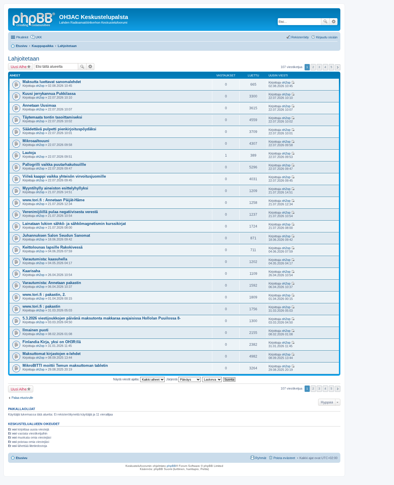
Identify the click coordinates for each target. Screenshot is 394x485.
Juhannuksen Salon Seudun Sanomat (56, 235)
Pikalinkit (22, 37)
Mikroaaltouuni (35, 141)
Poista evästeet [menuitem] (284, 458)
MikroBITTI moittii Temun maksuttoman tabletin (65, 365)
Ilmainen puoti (35, 330)
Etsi (325, 21)
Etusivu (21, 458)
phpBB (171, 465)
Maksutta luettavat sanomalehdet (51, 82)
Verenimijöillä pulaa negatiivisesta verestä (60, 212)
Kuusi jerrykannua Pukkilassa (49, 93)
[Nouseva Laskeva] (212, 379)
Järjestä (172, 379)
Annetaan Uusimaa (39, 105)
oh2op (40, 85)
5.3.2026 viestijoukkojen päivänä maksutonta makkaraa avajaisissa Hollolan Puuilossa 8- (101, 318)
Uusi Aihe (19, 66)
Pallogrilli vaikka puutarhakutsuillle (54, 164)
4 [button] (325, 67)
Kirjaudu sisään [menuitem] (326, 37)
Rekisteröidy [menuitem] (300, 37)
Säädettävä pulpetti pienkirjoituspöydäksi (59, 129)
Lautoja (29, 153)
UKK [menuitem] (38, 37)
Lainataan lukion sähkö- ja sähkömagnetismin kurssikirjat (74, 223)
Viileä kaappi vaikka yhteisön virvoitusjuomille (64, 176)
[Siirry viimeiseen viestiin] (292, 82)
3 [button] (319, 67)
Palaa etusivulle (22, 397)
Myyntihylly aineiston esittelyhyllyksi (55, 188)
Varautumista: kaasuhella (44, 259)
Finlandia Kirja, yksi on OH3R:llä (51, 342)
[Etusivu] (34, 19)
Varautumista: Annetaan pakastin (51, 283)
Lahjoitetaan (23, 58)
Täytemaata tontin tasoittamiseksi (52, 117)
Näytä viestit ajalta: (126, 379)
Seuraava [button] (337, 67)
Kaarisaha (31, 271)
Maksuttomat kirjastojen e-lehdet (51, 353)
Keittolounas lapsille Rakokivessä (52, 247)
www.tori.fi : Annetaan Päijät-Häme (53, 200)
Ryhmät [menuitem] (260, 458)
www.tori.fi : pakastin (41, 306)
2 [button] (313, 67)
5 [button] (331, 67)
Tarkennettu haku (333, 21)
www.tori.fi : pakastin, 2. (44, 294)
